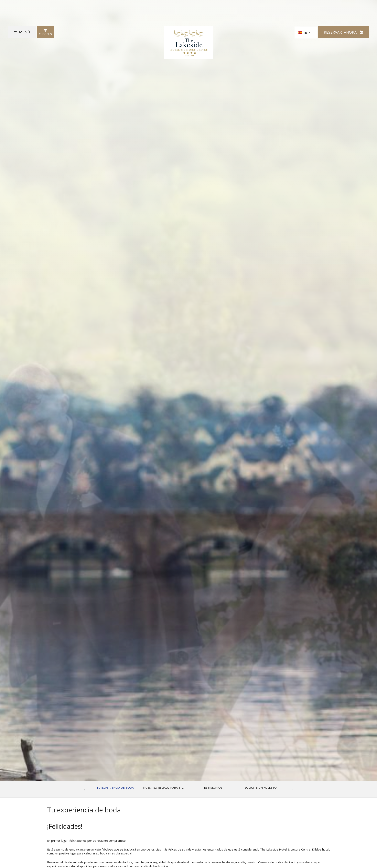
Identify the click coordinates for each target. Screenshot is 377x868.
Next (292, 789)
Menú (24, 32)
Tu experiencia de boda (115, 787)
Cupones (45, 34)
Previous (85, 789)
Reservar (340, 32)
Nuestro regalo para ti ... (163, 787)
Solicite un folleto (261, 787)
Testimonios (212, 787)
